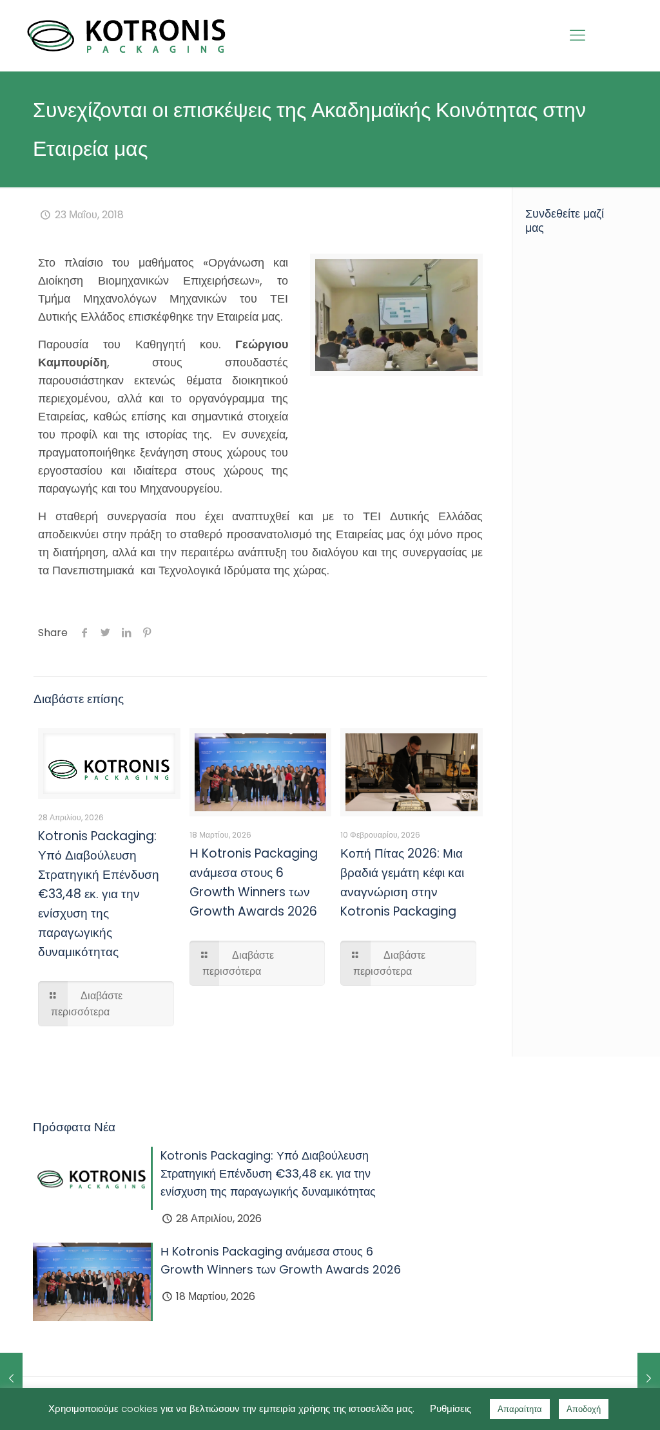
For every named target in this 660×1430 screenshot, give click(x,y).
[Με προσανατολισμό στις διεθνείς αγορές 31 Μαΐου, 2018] (648, 1378)
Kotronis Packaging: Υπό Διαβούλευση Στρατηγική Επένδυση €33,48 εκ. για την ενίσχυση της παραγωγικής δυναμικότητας (98, 894)
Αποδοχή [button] (584, 1409)
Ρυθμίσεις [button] (450, 1408)
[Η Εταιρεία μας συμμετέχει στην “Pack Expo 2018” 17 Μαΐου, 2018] (11, 1378)
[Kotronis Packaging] (126, 35)
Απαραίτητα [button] (520, 1409)
